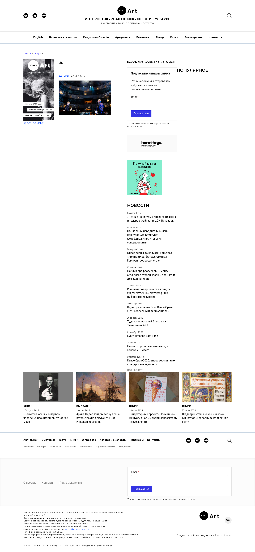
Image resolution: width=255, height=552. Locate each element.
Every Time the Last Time (142, 336)
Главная (27, 53)
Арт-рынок (122, 37)
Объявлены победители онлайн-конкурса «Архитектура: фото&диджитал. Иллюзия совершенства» (148, 236)
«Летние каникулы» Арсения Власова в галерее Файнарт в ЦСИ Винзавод (151, 218)
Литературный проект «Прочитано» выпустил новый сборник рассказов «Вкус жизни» (153, 417)
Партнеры (137, 439)
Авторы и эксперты (113, 439)
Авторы (37, 53)
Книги (174, 37)
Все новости (135, 370)
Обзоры (41, 446)
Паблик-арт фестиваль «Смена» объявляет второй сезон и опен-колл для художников (151, 274)
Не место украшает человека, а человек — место (147, 348)
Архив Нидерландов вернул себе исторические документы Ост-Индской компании (98, 417)
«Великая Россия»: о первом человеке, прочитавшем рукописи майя (45, 417)
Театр (160, 37)
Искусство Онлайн (96, 37)
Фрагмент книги (105, 446)
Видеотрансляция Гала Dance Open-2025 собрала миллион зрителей (150, 309)
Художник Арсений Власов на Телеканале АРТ (146, 323)
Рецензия (70, 446)
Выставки (143, 37)
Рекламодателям (71, 482)
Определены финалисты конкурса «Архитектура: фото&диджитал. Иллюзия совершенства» (149, 256)
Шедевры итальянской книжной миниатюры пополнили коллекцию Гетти (205, 417)
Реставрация (193, 37)
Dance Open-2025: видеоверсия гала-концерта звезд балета (151, 362)
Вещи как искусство (63, 37)
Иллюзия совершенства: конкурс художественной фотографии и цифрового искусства (149, 293)
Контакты (215, 37)
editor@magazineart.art (77, 529)
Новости (28, 446)
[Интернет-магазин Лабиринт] (144, 194)
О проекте (89, 439)
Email (134, 96)
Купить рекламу (33, 123)
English (38, 37)
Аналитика (86, 446)
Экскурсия (124, 446)
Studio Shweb (223, 535)
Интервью (56, 446)
